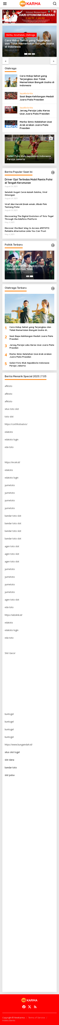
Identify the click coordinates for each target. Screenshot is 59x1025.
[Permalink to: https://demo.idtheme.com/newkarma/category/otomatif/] (53, 172)
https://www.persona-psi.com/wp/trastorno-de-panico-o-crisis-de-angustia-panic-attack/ (29, 984)
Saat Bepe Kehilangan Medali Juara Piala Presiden (37, 98)
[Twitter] (30, 1007)
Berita (9, 34)
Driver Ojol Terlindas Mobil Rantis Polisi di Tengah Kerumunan (28, 181)
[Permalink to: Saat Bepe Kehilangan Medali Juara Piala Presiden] (11, 95)
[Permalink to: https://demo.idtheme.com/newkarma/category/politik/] (53, 245)
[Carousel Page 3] (33, 54)
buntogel (9, 714)
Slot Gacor (10, 653)
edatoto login (11, 439)
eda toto (9, 447)
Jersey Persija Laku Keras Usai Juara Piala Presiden (35, 112)
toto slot (9, 416)
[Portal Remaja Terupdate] (30, 3)
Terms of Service (36, 1017)
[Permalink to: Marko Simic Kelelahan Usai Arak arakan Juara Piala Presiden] (11, 123)
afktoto (8, 386)
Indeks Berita (8, 1020)
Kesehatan (19, 34)
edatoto (9, 431)
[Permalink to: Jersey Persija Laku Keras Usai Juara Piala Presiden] (11, 109)
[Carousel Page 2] (29, 54)
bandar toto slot (13, 515)
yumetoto (10, 485)
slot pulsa (9, 775)
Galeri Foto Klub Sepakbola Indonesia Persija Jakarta (29, 364)
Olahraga (30, 34)
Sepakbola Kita (26, 93)
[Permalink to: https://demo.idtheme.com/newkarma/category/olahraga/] (53, 288)
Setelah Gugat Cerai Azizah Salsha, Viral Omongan (26, 193)
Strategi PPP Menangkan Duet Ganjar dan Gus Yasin (25, 267)
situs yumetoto (12, 660)
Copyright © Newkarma (13, 1017)
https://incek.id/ (12, 462)
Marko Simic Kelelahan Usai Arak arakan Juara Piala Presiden (36, 125)
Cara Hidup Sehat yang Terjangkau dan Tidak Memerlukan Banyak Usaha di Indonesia (29, 43)
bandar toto (11, 767)
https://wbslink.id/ (13, 614)
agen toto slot (12, 546)
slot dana (9, 759)
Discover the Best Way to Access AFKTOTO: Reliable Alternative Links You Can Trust (27, 229)
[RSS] (35, 1007)
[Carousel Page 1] (27, 276)
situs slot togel (12, 752)
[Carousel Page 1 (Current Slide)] (25, 54)
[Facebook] (24, 1007)
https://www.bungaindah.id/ (18, 744)
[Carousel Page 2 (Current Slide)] (31, 276)
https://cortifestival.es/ (16, 424)
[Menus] (4, 3)
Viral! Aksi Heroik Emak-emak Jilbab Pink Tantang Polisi (26, 205)
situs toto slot (12, 408)
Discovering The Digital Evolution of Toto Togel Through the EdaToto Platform (29, 217)
